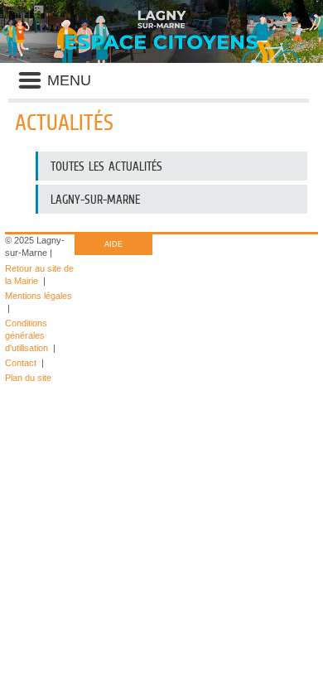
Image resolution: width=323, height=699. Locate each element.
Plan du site (28, 378)
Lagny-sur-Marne (95, 199)
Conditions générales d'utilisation (26, 335)
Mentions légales (38, 296)
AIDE (113, 244)
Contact (20, 363)
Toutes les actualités (106, 166)
